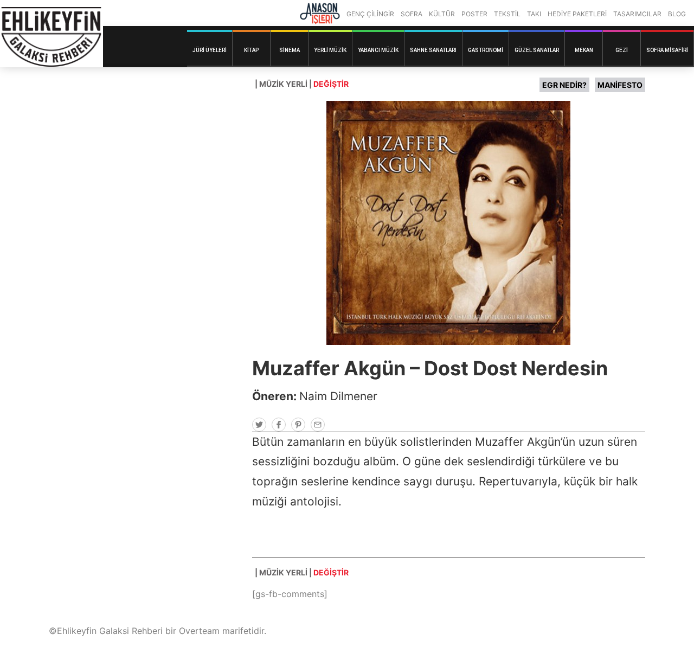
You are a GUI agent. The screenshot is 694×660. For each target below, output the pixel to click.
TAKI (534, 14)
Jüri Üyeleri (209, 50)
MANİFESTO (619, 84)
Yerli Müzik (330, 50)
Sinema (289, 50)
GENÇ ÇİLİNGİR (370, 14)
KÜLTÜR (442, 14)
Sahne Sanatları (433, 50)
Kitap (251, 50)
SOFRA (411, 14)
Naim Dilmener (338, 396)
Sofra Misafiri (667, 50)
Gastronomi (485, 50)
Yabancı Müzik (378, 50)
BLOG (677, 14)
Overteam (199, 630)
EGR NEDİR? (564, 84)
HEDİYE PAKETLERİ (577, 14)
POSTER (474, 14)
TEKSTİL (507, 14)
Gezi (621, 50)
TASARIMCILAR (637, 14)
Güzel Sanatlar (537, 50)
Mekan (584, 50)
